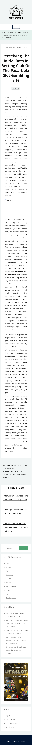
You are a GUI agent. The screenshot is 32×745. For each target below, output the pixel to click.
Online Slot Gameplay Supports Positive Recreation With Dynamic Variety (16, 640)
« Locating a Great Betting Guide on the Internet (15, 466)
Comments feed (11, 723)
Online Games (11, 586)
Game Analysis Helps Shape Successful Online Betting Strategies (16, 650)
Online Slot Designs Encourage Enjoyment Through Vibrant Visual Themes (17, 623)
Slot (7, 594)
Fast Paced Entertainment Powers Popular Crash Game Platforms (15, 527)
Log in (8, 716)
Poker (8, 590)
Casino (8, 571)
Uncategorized (11, 598)
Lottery (8, 582)
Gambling (15, 89)
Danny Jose (11, 48)
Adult (7, 563)
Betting (8, 567)
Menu (16, 27)
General (8, 579)
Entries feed (10, 719)
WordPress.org (11, 727)
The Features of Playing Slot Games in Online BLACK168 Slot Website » (14, 474)
